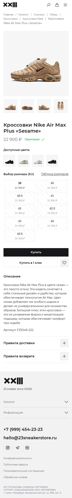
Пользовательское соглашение (23, 471)
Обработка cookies (15, 477)
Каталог (24, 14)
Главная (8, 14)
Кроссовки (10, 18)
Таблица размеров (55, 174)
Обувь (54, 14)
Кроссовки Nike (33, 18)
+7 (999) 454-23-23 (23, 429)
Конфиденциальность (17, 458)
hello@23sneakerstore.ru (30, 437)
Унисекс (39, 14)
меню (65, 4)
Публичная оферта (15, 464)
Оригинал (32, 139)
